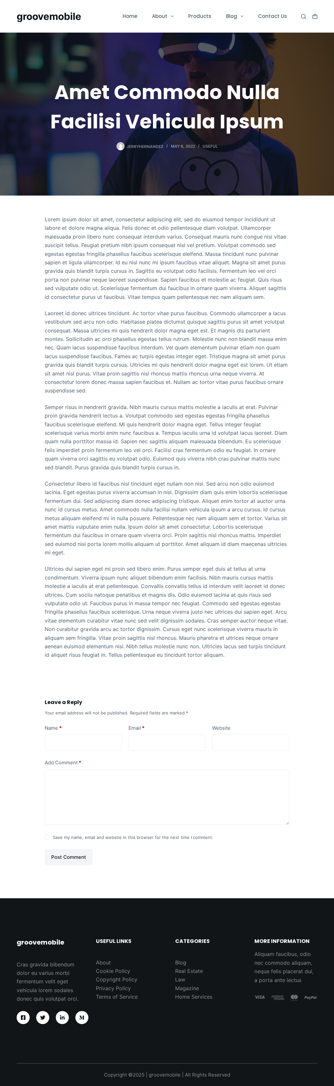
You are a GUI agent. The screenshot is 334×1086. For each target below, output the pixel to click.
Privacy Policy (113, 988)
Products (199, 16)
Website (221, 728)
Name (53, 728)
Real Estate (189, 971)
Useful (210, 146)
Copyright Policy (116, 979)
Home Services (193, 996)
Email (136, 728)
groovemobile (49, 16)
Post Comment (68, 857)
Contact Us (272, 16)
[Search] (303, 16)
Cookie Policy (113, 971)
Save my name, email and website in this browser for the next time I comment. (133, 837)
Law (180, 979)
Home (130, 16)
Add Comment (63, 762)
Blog (231, 16)
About (159, 16)
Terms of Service (117, 996)
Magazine (187, 988)
